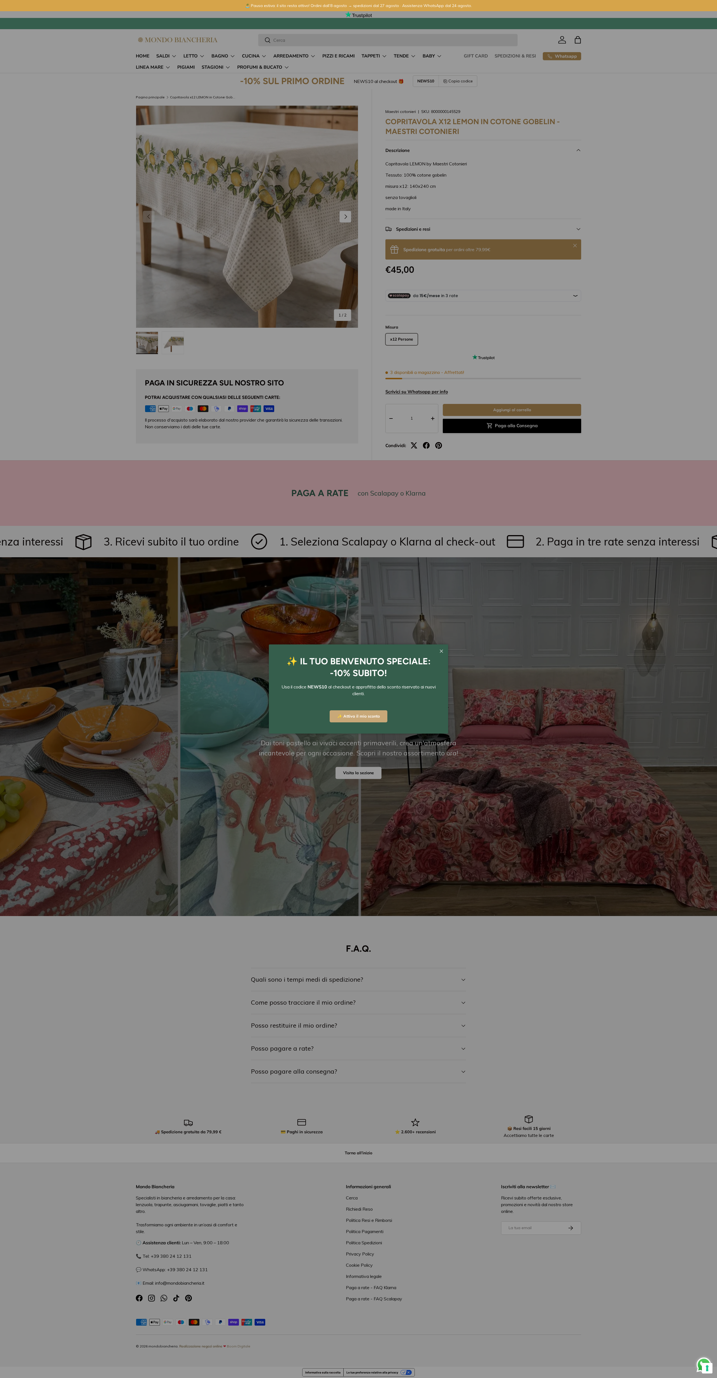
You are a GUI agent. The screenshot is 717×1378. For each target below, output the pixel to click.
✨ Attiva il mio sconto (358, 716)
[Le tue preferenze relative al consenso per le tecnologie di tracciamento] (707, 1368)
